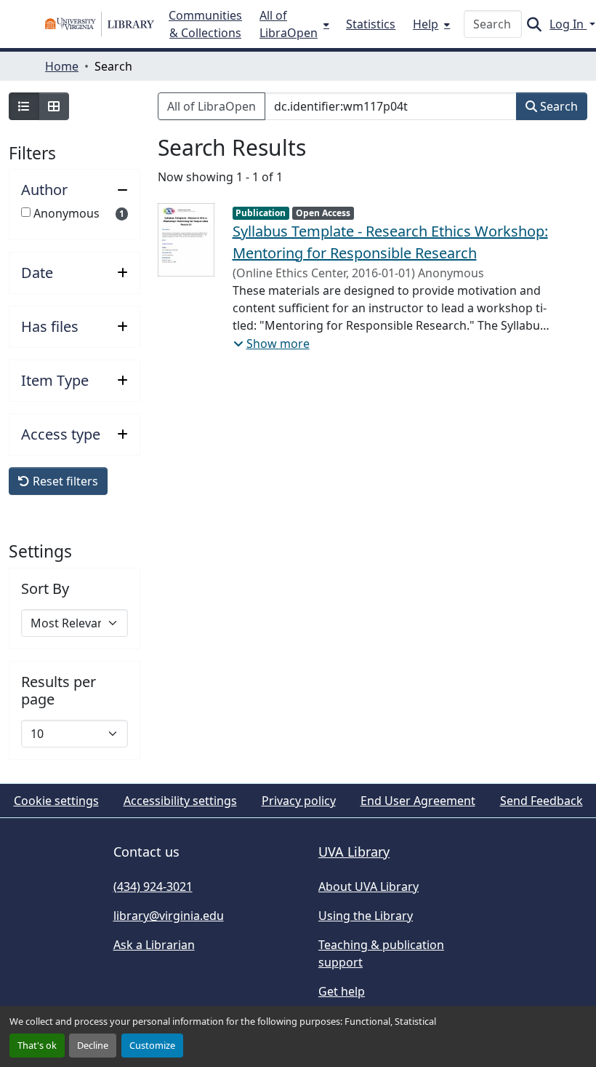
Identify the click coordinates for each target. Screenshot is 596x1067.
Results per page (58, 690)
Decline (92, 1045)
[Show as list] (24, 106)
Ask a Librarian (154, 945)
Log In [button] (568, 24)
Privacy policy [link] (299, 801)
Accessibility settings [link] (180, 801)
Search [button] (557, 106)
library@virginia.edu (168, 916)
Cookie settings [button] (56, 801)
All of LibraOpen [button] (211, 106)
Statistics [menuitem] (370, 24)
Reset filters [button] (64, 481)
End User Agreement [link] (418, 801)
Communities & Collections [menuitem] (205, 24)
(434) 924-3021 (153, 886)
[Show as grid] (54, 106)
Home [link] (61, 66)
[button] (99, 24)
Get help (341, 991)
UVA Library (354, 851)
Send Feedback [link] (541, 801)
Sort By (45, 589)
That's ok (37, 1045)
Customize (152, 1045)
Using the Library (365, 916)
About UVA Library (368, 886)
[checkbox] (26, 212)
